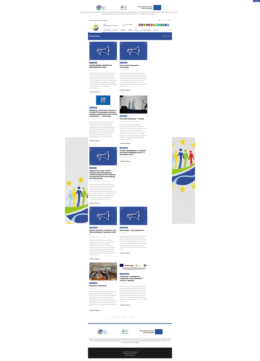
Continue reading (94, 92)
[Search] (170, 30)
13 (122, 317)
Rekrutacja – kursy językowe (132, 230)
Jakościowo (132, 355)
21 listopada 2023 (123, 227)
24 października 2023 (124, 273)
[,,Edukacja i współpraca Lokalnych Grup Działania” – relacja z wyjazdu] (133, 266)
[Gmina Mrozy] (161, 25)
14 (124, 317)
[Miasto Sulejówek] (168, 25)
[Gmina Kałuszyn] (154, 25)
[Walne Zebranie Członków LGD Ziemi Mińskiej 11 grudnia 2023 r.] (103, 216)
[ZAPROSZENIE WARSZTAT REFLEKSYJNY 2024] (103, 51)
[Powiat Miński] (139, 25)
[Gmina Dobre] (147, 25)
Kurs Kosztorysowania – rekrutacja (130, 66)
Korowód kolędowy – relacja (132, 119)
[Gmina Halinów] (149, 25)
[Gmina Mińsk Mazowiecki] (158, 25)
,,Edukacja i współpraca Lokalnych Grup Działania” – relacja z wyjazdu (132, 278)
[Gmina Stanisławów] (165, 25)
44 (131, 317)
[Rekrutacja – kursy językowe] (133, 216)
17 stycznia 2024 (93, 62)
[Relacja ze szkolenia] (103, 271)
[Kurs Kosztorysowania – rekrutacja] (133, 51)
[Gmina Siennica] (163, 25)
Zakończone (106, 181)
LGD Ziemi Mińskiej (134, 352)
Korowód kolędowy (133, 121)
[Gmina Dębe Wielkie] (144, 25)
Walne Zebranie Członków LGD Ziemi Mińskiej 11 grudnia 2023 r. (102, 232)
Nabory (100, 181)
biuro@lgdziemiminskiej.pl (110, 25)
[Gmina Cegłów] (142, 25)
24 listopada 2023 (123, 147)
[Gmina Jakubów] (151, 25)
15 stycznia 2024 (93, 107)
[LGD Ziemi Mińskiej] (95, 27)
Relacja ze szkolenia (98, 286)
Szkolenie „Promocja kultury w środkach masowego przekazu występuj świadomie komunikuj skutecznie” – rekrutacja (103, 113)
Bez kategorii (94, 181)
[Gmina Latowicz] (156, 25)
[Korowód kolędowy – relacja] (133, 104)
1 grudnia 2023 (93, 168)
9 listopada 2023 (93, 283)
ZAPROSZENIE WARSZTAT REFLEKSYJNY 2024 (100, 66)
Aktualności (94, 70)
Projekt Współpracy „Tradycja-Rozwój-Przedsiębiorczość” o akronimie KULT (133, 152)
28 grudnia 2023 (123, 116)
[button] (256, 1)
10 (113, 317)
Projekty (130, 157)
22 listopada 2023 (93, 227)
